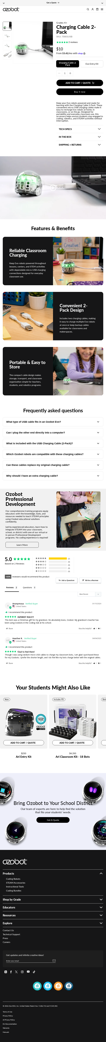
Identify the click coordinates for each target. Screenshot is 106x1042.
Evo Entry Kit (92, 63)
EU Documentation (10, 1024)
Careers (6, 942)
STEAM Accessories (15, 882)
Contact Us (8, 930)
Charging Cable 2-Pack (76, 29)
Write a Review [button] (91, 580)
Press (5, 938)
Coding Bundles (13, 890)
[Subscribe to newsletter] (54, 960)
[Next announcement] (102, 3)
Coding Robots (13, 878)
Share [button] (10, 628)
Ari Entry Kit (23, 756)
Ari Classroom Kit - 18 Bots (72, 756)
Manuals (6, 1032)
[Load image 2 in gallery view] (7, 35)
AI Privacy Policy (9, 1020)
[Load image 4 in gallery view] (7, 55)
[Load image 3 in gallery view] (7, 45)
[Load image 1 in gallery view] (7, 26)
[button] (102, 9)
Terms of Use (7, 1012)
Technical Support (11, 934)
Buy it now (79, 92)
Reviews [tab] (10, 587)
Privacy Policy (8, 1016)
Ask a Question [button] (68, 580)
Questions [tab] (27, 587)
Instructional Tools (15, 886)
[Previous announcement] (4, 3)
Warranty (6, 1028)
